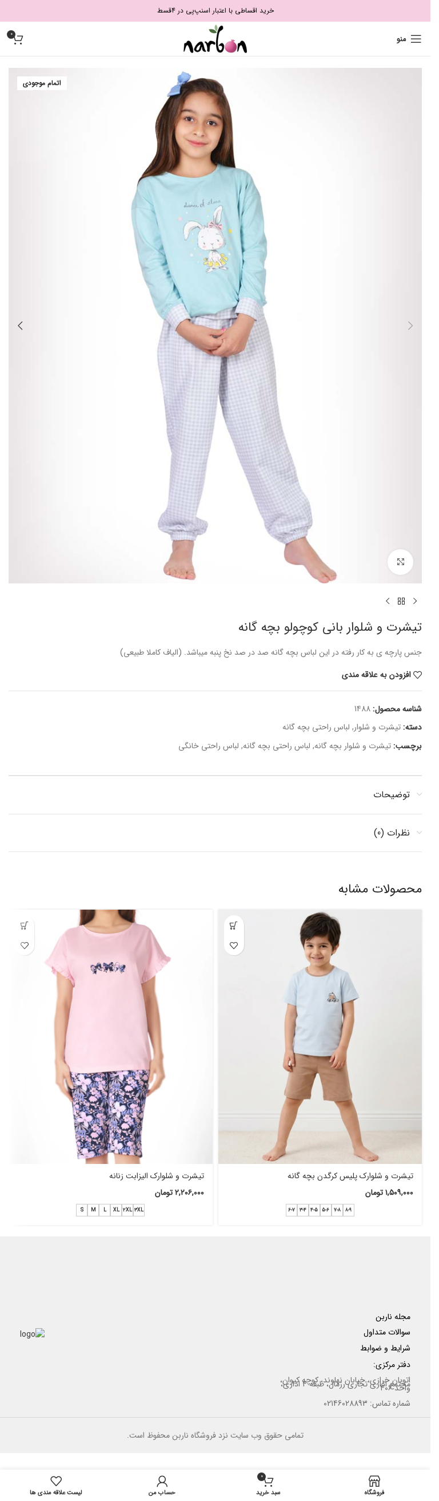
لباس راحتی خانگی (208, 746)
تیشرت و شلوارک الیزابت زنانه (156, 1176)
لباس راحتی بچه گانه (316, 727)
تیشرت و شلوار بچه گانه (352, 746)
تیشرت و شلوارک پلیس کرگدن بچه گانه (350, 1176)
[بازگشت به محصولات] (401, 601)
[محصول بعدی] (387, 601)
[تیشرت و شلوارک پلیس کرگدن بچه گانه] (320, 1037)
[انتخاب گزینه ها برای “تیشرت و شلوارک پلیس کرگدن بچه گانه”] (234, 925)
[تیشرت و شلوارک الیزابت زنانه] (111, 1037)
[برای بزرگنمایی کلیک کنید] (400, 562)
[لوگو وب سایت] (215, 38)
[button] (410, 325)
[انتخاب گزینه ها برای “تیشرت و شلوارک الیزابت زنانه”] (24, 925)
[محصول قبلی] (415, 601)
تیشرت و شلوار (377, 727)
